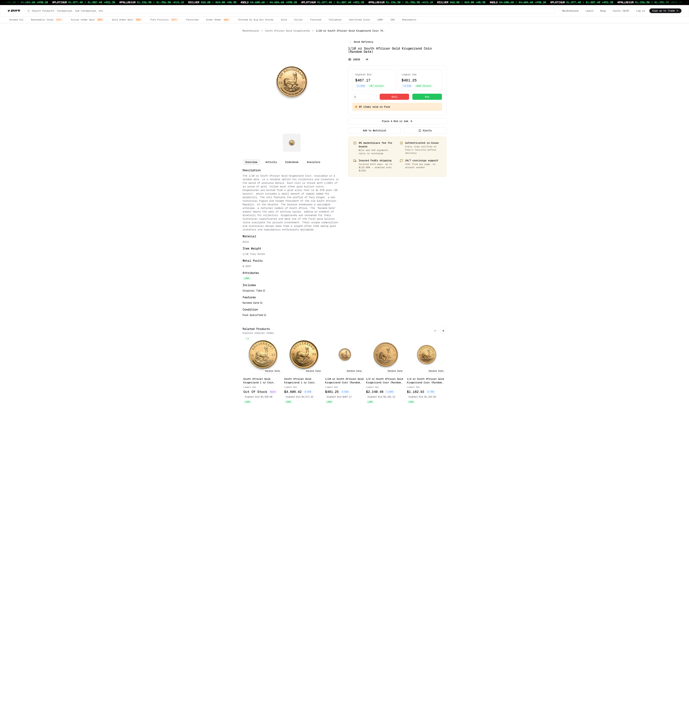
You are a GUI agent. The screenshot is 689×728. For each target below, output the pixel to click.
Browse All (17, 19)
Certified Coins (359, 19)
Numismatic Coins (46, 19)
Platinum (315, 19)
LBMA (380, 19)
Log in (640, 10)
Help (603, 10)
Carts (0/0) (621, 10)
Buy (427, 96)
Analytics (313, 162)
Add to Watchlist (374, 130)
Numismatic (409, 19)
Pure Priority (163, 19)
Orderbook (292, 162)
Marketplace (570, 10)
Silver (298, 19)
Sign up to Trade (663, 10)
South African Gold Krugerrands (287, 30)
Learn (589, 10)
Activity (271, 162)
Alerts (427, 130)
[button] (289, 11)
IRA (392, 19)
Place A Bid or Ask (395, 121)
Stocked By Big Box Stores (255, 19)
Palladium (335, 19)
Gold (284, 19)
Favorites (192, 19)
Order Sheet (217, 19)
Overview (251, 162)
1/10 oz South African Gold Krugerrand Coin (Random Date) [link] (350, 30)
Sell (394, 96)
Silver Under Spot (87, 19)
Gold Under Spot (126, 19)
